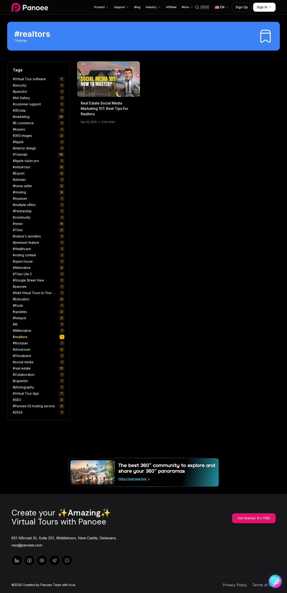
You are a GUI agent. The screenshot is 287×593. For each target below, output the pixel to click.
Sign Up (242, 7)
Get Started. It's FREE (253, 518)
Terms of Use (264, 585)
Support (119, 7)
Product (99, 7)
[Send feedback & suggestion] (67, 560)
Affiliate (171, 7)
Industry (151, 7)
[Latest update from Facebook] (29, 560)
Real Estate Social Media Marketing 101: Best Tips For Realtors (104, 108)
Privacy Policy (235, 585)
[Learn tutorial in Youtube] (42, 560)
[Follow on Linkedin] (16, 560)
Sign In (262, 7)
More (185, 7)
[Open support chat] (275, 581)
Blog (137, 7)
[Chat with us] (54, 560)
